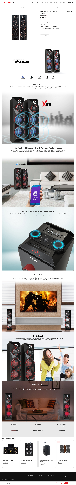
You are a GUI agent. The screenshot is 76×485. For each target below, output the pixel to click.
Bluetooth (13, 430)
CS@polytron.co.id (30, 475)
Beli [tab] (57, 7)
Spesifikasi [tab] (22, 7)
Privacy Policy (64, 479)
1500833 (41, 475)
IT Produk (51, 2)
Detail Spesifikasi (44, 35)
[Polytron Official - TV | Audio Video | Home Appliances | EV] (7, 2)
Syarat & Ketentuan (71, 479)
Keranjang (60, 483)
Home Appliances (44, 2)
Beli (66, 483)
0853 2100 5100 (51, 475)
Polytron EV (56, 2)
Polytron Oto (62, 2)
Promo (33, 2)
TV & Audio (37, 2)
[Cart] (72, 2)
